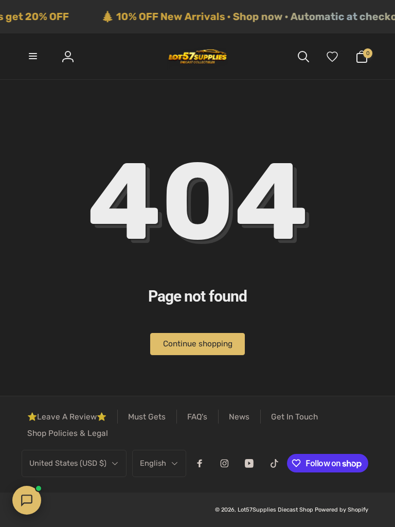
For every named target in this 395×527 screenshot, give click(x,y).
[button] (33, 56)
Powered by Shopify (341, 509)
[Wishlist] (332, 56)
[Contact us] (26, 500)
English (153, 463)
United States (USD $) (67, 463)
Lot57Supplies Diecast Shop (275, 509)
